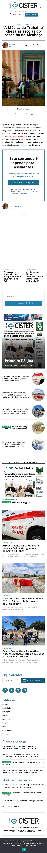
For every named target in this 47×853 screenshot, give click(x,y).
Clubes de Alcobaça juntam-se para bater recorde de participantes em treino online (23, 785)
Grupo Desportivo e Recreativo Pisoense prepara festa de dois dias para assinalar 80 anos (15, 411)
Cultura (18, 24)
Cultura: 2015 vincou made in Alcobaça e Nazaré (22, 800)
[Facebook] (15, 113)
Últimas (29, 24)
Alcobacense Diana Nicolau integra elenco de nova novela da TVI (12, 276)
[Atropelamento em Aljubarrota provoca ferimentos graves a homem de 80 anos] (38, 378)
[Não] (44, 845)
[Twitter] (20, 113)
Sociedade (7, 542)
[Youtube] (24, 690)
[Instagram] (11, 690)
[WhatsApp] (31, 113)
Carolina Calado (12, 45)
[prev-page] (36, 318)
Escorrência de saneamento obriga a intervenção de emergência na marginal (14, 444)
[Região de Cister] (23, 5)
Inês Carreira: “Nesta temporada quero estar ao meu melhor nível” (34, 276)
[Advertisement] (23, 239)
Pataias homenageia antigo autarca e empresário (16, 427)
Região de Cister (11, 365)
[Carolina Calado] (5, 45)
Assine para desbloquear (23, 183)
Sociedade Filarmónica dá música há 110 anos (22, 794)
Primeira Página (19, 360)
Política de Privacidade (19, 193)
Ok (24, 849)
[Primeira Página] (23, 341)
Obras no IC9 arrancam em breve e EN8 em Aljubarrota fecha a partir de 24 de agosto (15, 394)
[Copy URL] (26, 113)
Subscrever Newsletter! (25, 303)
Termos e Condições (29, 191)
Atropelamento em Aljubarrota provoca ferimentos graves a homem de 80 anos (15, 378)
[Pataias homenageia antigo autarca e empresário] (38, 427)
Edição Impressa (9, 499)
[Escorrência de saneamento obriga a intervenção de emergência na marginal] (38, 444)
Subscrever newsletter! (34, 680)
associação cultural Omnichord (14, 136)
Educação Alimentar (10, 806)
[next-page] (40, 318)
